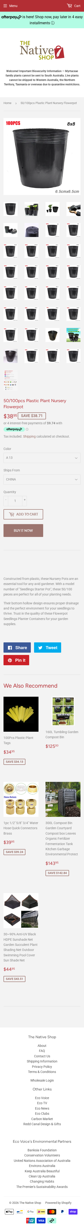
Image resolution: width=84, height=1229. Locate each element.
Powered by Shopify (58, 1203)
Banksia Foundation (42, 1150)
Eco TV (42, 1103)
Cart (77, 6)
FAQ (42, 1051)
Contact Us (42, 1056)
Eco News (42, 1108)
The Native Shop (30, 1203)
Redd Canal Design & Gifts (42, 1124)
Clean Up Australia (42, 1176)
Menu (13, 6)
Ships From (12, 470)
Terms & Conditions (42, 1072)
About (42, 1046)
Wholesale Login (42, 1080)
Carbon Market (42, 1119)
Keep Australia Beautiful (42, 1171)
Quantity (10, 492)
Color (7, 449)
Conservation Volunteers (42, 1155)
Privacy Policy (42, 1067)
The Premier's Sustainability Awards (42, 1187)
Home (7, 103)
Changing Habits (42, 1181)
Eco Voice (42, 1098)
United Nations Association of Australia (42, 1161)
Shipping (29, 436)
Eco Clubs (42, 1113)
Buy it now (23, 531)
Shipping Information (42, 1061)
